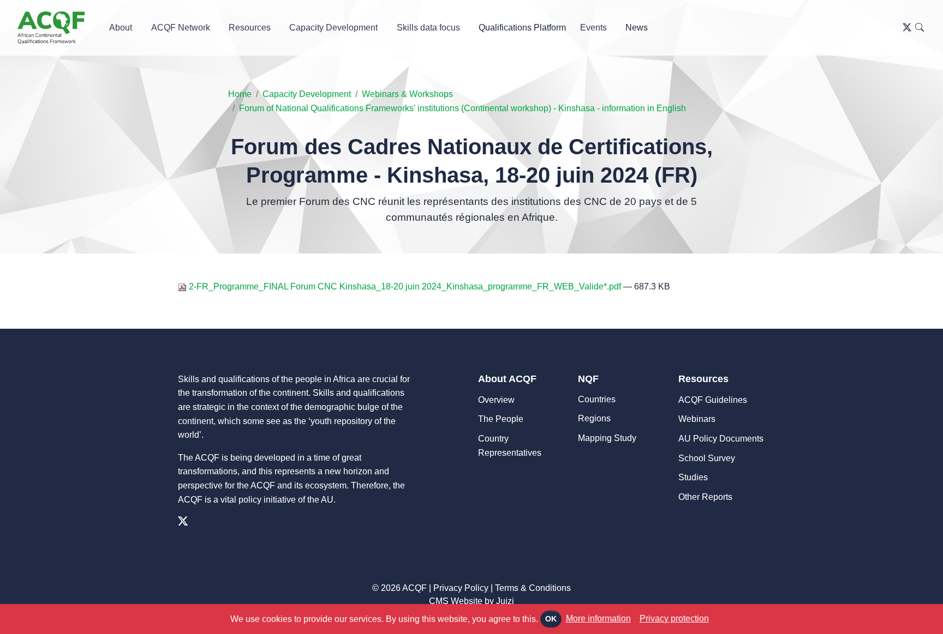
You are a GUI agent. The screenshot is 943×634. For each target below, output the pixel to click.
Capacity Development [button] (333, 27)
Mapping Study (607, 438)
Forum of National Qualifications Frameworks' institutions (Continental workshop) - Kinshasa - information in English (462, 108)
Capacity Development (306, 94)
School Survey (706, 458)
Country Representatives (509, 445)
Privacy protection (674, 618)
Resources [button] (250, 27)
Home (240, 94)
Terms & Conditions (533, 588)
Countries (597, 399)
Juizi (505, 601)
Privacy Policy (460, 588)
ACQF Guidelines (712, 399)
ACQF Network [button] (180, 27)
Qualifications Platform (522, 27)
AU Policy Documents (720, 438)
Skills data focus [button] (428, 27)
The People (500, 419)
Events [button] (593, 27)
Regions (594, 418)
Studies (693, 477)
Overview (496, 399)
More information (598, 618)
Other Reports (705, 497)
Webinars (696, 419)
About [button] (120, 27)
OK (551, 618)
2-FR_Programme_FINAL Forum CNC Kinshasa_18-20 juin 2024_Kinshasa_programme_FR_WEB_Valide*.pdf (405, 286)
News (636, 27)
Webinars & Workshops (407, 94)
